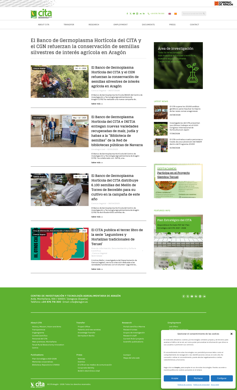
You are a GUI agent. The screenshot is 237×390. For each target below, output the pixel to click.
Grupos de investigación (134, 333)
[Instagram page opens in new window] (137, 13)
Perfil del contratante (178, 329)
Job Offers (173, 326)
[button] (231, 333)
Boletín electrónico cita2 (89, 371)
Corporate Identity (86, 368)
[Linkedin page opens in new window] (144, 13)
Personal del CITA (39, 339)
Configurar (221, 378)
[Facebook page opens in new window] (127, 13)
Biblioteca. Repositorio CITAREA (46, 365)
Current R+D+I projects (133, 339)
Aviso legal (215, 385)
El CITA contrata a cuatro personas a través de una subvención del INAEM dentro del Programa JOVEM (186, 141)
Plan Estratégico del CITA (174, 220)
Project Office (84, 326)
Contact (127, 355)
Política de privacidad (201, 385)
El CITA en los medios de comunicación (95, 365)
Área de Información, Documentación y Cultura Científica (55, 231)
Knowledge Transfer (86, 333)
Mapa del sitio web (131, 358)
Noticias (81, 359)
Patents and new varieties (89, 329)
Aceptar (174, 378)
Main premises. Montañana (44, 342)
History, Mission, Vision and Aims (46, 326)
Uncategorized (39, 118)
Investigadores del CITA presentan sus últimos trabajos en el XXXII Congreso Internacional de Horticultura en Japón (185, 126)
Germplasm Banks (86, 336)
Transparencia (38, 329)
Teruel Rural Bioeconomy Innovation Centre (48, 346)
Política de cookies (185, 385)
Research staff (130, 336)
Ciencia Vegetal (39, 68)
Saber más (96, 104)
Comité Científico (39, 336)
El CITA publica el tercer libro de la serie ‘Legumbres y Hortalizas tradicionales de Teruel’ (117, 237)
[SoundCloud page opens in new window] (140, 13)
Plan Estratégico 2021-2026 (44, 359)
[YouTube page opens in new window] (134, 13)
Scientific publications (133, 342)
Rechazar (198, 378)
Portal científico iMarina (134, 326)
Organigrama (38, 333)
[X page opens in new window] (130, 13)
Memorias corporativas (42, 362)
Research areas (130, 329)
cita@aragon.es (79, 301)
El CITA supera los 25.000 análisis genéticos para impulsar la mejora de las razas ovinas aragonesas (185, 108)
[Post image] (161, 112)
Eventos (81, 362)
